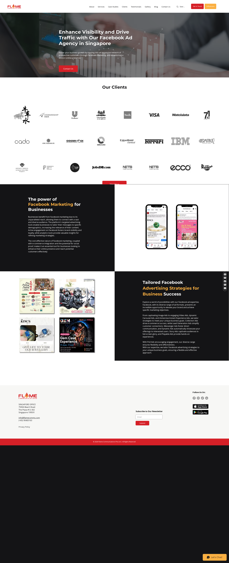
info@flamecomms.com (29, 417)
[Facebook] (225, 274)
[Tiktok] (225, 281)
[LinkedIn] (225, 285)
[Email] (225, 288)
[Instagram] (225, 278)
